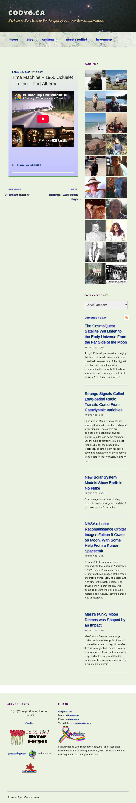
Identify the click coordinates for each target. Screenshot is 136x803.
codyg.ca (26, 12)
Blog (20, 165)
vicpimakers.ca (82, 723)
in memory (104, 39)
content (48, 39)
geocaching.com (17, 753)
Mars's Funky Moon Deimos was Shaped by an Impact (105, 619)
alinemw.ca (72, 715)
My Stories (33, 165)
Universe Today (96, 318)
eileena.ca (73, 719)
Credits (29, 723)
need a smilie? (76, 39)
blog (30, 39)
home (13, 39)
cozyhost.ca (65, 711)
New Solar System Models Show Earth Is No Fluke (103, 482)
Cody (39, 72)
